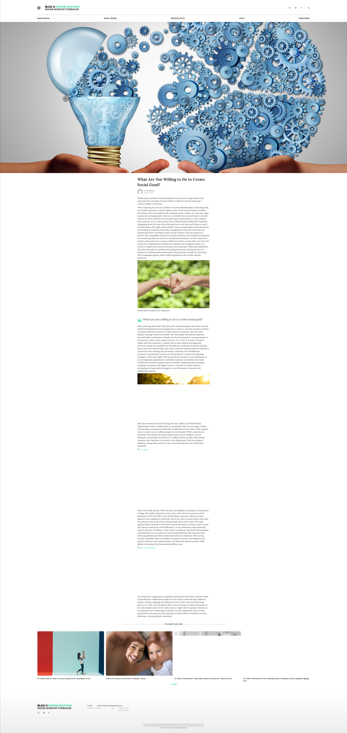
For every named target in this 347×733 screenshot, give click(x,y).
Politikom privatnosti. (181, 727)
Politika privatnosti (123, 708)
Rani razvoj (43, 18)
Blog (113, 708)
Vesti (241, 18)
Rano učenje (110, 18)
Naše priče (304, 18)
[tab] (170, 684)
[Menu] (38, 8)
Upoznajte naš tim (92, 708)
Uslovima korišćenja (168, 727)
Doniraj (99, 708)
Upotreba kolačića (123, 710)
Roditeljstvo (178, 18)
